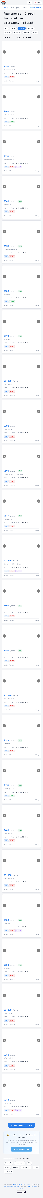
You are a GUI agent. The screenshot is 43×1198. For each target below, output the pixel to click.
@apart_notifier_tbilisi (22, 1184)
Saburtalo (8, 1163)
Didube (7, 1167)
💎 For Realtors (35, 7)
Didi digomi (20, 1163)
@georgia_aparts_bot (11, 1186)
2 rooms (21, 28)
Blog (21, 1188)
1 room (13, 28)
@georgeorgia (32, 1186)
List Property (15, 7)
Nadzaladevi (26, 1167)
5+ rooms (17, 32)
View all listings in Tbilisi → (21, 1125)
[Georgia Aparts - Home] (3, 2)
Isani (36, 1167)
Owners (35, 32)
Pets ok (26, 32)
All (6, 28)
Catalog (5, 7)
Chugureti (8, 1172)
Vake (29, 1163)
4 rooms (7, 32)
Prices (25, 7)
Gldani (15, 1167)
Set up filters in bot (23, 1149)
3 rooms (30, 28)
